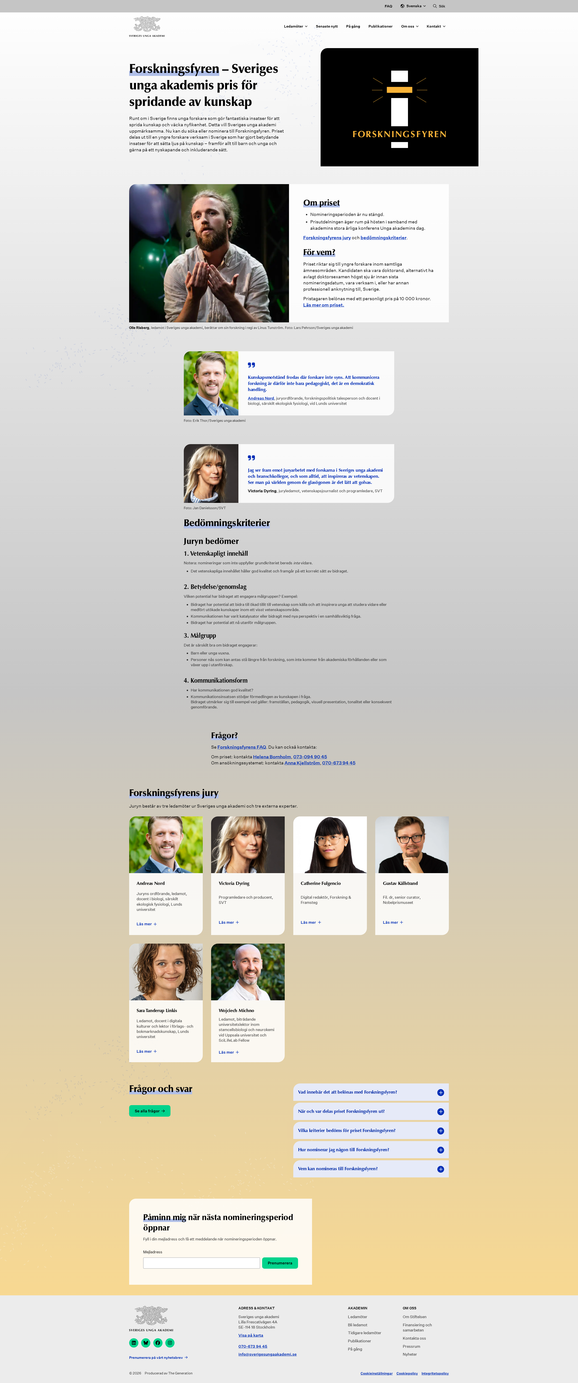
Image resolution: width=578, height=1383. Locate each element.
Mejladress (152, 1251)
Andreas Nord (261, 398)
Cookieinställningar (377, 1373)
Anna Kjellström (302, 763)
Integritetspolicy (435, 1373)
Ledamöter (293, 26)
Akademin (357, 1308)
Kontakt (434, 26)
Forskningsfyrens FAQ (241, 747)
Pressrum (411, 1346)
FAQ (388, 6)
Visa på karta (250, 1335)
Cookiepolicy (407, 1373)
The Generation (180, 1373)
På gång (353, 26)
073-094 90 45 (310, 756)
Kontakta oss (414, 1338)
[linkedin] (133, 1343)
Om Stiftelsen (415, 1316)
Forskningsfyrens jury (327, 237)
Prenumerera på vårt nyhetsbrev (156, 1357)
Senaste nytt (327, 26)
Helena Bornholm (272, 756)
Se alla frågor (147, 1111)
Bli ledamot (357, 1324)
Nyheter (410, 1354)
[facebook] (158, 1343)
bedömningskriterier (383, 237)
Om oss (407, 26)
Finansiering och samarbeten (417, 1327)
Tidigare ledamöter (364, 1332)
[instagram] (170, 1343)
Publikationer (380, 26)
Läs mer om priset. (323, 305)
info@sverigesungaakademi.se (267, 1354)
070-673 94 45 (338, 763)
